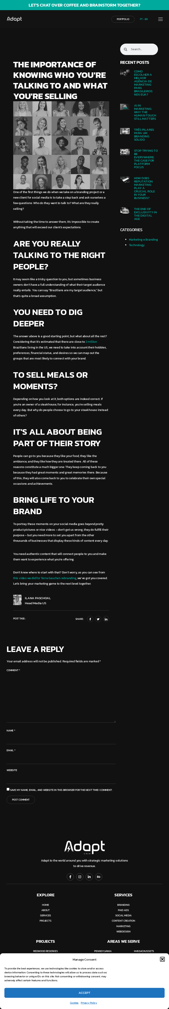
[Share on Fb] (90, 619)
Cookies (74, 1003)
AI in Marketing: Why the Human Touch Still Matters (145, 112)
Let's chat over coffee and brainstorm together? (84, 5)
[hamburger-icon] (160, 19)
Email (11, 750)
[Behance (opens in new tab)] (98, 876)
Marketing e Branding (143, 239)
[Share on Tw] (98, 619)
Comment (13, 670)
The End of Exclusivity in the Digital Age (145, 213)
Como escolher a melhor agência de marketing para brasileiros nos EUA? (143, 83)
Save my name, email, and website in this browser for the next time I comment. (61, 790)
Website (12, 770)
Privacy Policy (89, 1003)
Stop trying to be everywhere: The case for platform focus (146, 158)
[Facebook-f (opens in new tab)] (70, 876)
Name (11, 731)
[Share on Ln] (106, 619)
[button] (162, 959)
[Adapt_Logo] (22, 19)
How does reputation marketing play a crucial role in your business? (144, 187)
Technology (137, 245)
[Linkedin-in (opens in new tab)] (89, 876)
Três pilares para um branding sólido (144, 134)
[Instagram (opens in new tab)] (79, 876)
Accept (84, 992)
